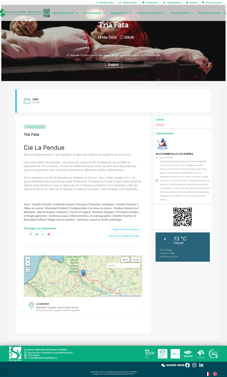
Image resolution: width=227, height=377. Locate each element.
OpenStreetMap (123, 296)
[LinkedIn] (37, 234)
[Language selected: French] (213, 373)
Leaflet (110, 296)
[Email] (49, 234)
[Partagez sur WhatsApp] (43, 234)
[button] (225, 13)
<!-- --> (82, 276)
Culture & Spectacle (35, 126)
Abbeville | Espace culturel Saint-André (90, 55)
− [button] (28, 263)
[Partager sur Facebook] (31, 234)
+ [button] (28, 259)
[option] (215, 374)
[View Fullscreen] (28, 270)
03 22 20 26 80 (166, 157)
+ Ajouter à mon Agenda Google (123, 236)
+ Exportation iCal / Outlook (125, 229)
